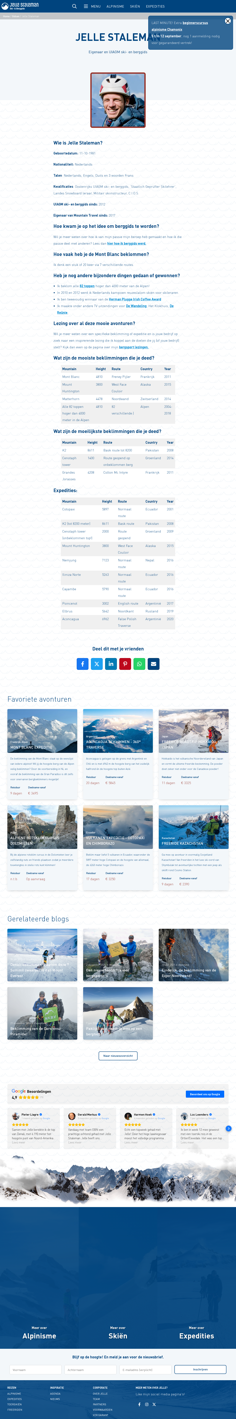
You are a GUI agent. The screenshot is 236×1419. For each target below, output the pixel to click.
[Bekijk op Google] (15, 1116)
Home (6, 16)
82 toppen (87, 286)
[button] (7, 1128)
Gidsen (15, 16)
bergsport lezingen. (134, 347)
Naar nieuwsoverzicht (118, 1056)
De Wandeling (136, 306)
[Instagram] (146, 1404)
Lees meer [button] (18, 1142)
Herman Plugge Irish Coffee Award (135, 299)
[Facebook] (139, 1404)
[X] (154, 1404)
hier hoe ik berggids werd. (126, 243)
